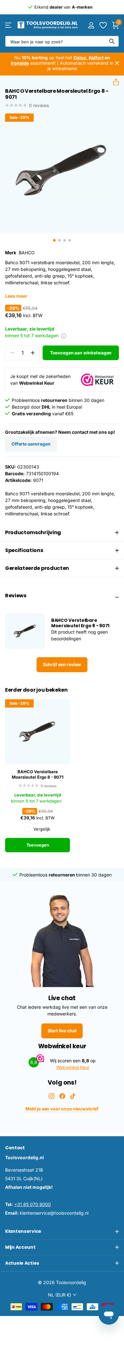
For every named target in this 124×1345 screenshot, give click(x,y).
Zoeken (112, 41)
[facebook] (62, 1096)
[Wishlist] (103, 25)
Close (117, 63)
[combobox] (62, 41)
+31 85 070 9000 (32, 1204)
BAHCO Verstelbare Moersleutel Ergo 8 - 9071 (38, 774)
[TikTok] (72, 1096)
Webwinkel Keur (72, 1067)
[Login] (91, 25)
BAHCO (27, 252)
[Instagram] (51, 1096)
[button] (113, 82)
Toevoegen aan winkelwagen (81, 352)
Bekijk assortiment (8, 25)
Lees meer (16, 296)
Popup (63, 335)
